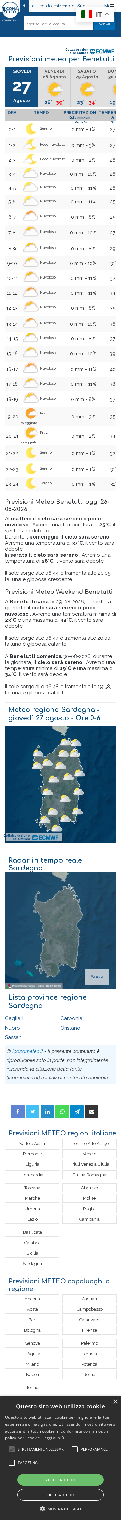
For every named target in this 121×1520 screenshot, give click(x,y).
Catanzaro (89, 1319)
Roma (89, 1374)
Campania (89, 1219)
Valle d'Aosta (32, 1143)
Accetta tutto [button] (60, 1479)
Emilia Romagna (89, 1174)
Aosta (32, 1309)
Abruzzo (89, 1187)
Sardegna (32, 1263)
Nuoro (12, 1028)
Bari (32, 1319)
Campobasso (90, 1309)
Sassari (13, 1037)
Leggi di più (53, 1437)
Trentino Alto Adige (90, 1143)
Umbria (32, 1208)
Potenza (89, 1364)
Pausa (97, 976)
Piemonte (32, 1153)
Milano (32, 1364)
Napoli (32, 1374)
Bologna (32, 1330)
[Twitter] (32, 1111)
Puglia (89, 1208)
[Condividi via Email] (91, 1111)
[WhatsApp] (62, 1111)
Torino (32, 1387)
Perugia (89, 1353)
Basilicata (32, 1232)
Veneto (89, 1153)
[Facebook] (18, 1111)
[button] (60, 1508)
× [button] (115, 1401)
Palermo (89, 1343)
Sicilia (32, 1253)
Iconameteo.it (27, 1051)
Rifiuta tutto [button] (60, 1494)
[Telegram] (77, 1111)
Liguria (32, 1164)
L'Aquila (32, 1353)
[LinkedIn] (47, 1111)
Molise (89, 1198)
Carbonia (71, 1018)
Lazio (32, 1219)
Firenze (89, 1330)
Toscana (32, 1187)
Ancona (32, 1298)
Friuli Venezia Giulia (89, 1164)
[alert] (60, 1458)
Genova (32, 1343)
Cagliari (14, 1018)
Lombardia (32, 1174)
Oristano (70, 1028)
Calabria (32, 1242)
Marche (32, 1198)
